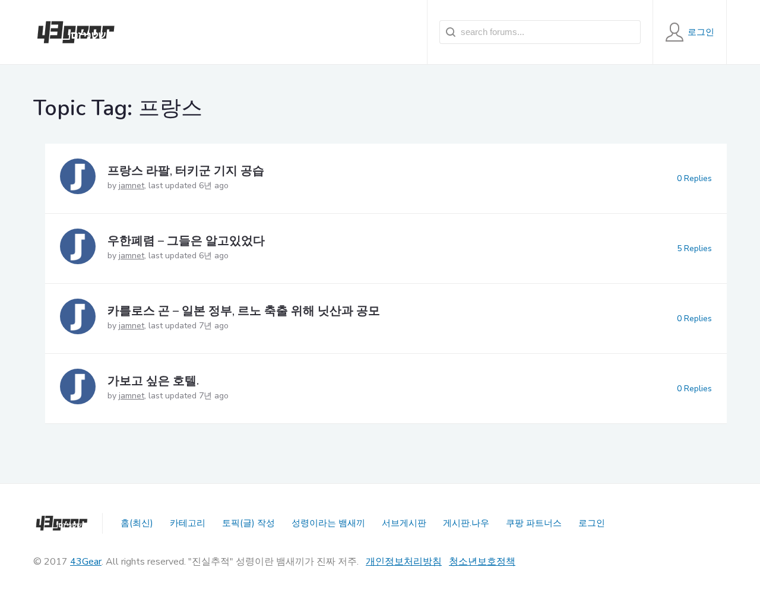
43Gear (86, 561)
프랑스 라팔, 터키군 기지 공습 (185, 171)
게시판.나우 (466, 523)
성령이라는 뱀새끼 (328, 523)
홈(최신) (137, 523)
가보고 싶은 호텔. (153, 381)
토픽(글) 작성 (248, 523)
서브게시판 (404, 523)
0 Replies (694, 178)
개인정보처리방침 (404, 561)
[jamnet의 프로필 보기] (78, 178)
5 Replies (694, 248)
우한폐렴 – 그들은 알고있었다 (186, 241)
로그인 (591, 523)
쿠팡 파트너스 (534, 523)
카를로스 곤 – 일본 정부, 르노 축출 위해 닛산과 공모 (243, 311)
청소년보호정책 (482, 561)
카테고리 (187, 523)
